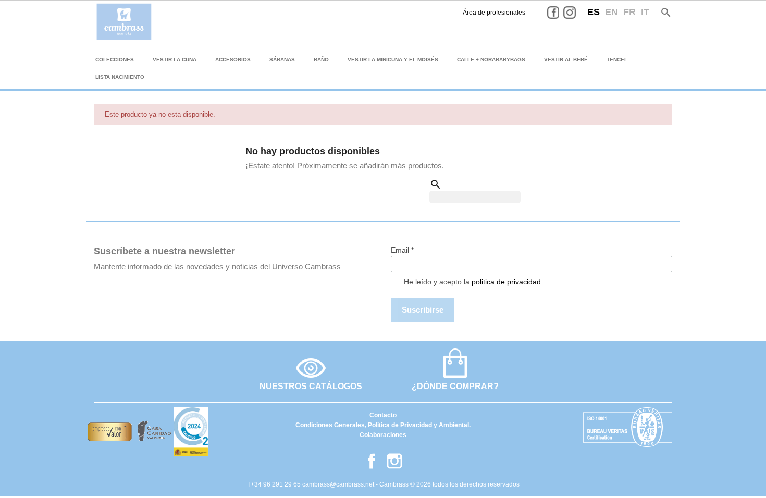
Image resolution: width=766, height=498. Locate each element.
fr (629, 12)
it (645, 12)
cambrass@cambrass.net (339, 484)
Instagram (577, 12)
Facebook (561, 12)
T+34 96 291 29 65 (274, 484)
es (593, 12)
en (611, 12)
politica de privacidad (506, 282)
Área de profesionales (494, 12)
